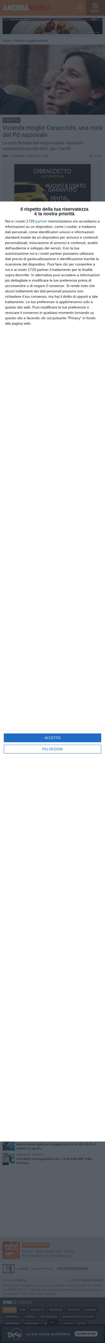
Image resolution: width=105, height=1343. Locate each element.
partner (41, 221)
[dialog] (52, 671)
